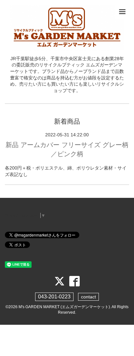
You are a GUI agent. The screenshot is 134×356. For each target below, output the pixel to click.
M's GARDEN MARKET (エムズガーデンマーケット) (64, 307)
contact (88, 296)
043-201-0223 (54, 296)
